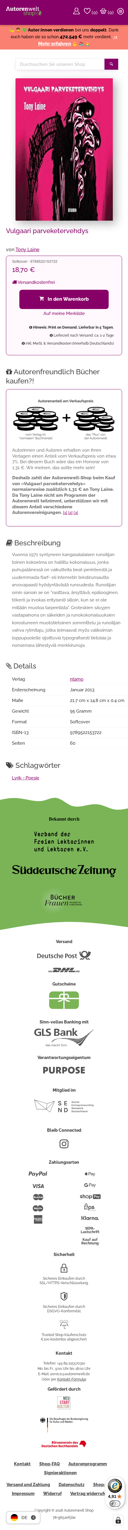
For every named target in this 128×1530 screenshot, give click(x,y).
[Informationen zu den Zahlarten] (38, 1176)
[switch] (115, 1503)
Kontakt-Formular (71, 1379)
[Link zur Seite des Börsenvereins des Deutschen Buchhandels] (64, 1446)
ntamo (76, 679)
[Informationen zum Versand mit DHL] (64, 972)
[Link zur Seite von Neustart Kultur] (64, 1408)
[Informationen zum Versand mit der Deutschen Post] (64, 957)
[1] (65, 512)
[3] (76, 512)
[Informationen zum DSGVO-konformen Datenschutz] (64, 1298)
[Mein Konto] (77, 12)
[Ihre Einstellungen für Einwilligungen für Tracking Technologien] (118, 1520)
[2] (70, 512)
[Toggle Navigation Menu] (121, 12)
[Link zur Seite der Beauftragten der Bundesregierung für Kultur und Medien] (64, 1436)
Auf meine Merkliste (64, 313)
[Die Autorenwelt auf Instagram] (64, 1146)
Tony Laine (27, 249)
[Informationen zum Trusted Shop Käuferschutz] (64, 1327)
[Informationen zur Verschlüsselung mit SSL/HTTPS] (64, 1270)
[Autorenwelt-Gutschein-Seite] (64, 1007)
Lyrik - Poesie (25, 778)
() (94, 12)
